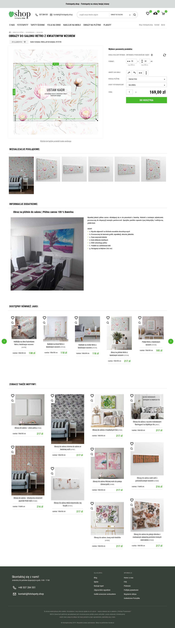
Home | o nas (128, 578)
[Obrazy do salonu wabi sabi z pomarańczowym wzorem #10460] (147, 458)
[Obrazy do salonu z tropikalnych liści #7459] (107, 410)
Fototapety (22, 25)
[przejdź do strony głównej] (19, 14)
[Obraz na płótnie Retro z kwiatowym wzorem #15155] (119, 333)
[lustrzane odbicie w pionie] (146, 72)
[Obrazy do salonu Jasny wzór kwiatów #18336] (107, 518)
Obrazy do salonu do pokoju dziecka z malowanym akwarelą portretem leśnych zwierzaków (147, 537)
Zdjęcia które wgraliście (102, 590)
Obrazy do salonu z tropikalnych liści (105, 430)
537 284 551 (43, 14)
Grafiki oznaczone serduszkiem (105, 594)
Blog (95, 578)
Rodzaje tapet (99, 586)
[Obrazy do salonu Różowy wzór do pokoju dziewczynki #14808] (107, 463)
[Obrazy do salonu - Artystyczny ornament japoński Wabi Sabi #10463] (27, 470)
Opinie (163, 25)
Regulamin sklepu (130, 594)
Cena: (110, 92)
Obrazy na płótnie (92, 25)
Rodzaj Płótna (114, 79)
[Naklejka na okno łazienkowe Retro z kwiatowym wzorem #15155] (24, 327)
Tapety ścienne (38, 25)
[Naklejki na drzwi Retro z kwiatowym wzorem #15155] (55, 328)
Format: (111, 61)
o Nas (12, 25)
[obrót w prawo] (128, 72)
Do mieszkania (30, 32)
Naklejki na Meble (72, 25)
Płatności (127, 586)
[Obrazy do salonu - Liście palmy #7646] (27, 409)
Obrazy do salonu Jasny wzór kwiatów (107, 537)
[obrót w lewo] (134, 72)
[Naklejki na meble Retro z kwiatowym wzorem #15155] (87, 329)
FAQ (125, 582)
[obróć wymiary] (164, 55)
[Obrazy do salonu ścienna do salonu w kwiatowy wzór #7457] (67, 419)
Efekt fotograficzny (116, 85)
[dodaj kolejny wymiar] (131, 55)
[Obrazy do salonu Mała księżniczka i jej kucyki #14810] (67, 483)
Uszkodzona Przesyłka (132, 598)
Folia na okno (54, 25)
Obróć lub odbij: (115, 72)
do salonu (40, 32)
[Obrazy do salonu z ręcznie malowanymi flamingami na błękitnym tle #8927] (147, 406)
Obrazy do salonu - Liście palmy (26, 428)
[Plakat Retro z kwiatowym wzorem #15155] (151, 327)
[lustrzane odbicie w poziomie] (140, 72)
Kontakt (157, 25)
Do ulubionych (17, 42)
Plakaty (107, 25)
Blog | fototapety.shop (146, 25)
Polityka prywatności (131, 590)
